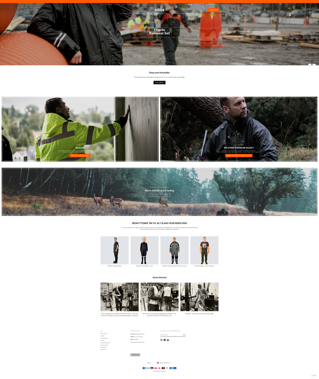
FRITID (168, 13)
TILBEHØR (182, 13)
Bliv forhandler (108, 4)
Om (101, 331)
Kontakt (102, 335)
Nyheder (129, 4)
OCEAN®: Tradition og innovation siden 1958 (199, 313)
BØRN (174, 13)
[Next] (314, 65)
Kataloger (123, 4)
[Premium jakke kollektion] (238, 129)
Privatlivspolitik (104, 345)
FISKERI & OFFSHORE (126, 13)
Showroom (103, 349)
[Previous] (310, 65)
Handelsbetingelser (105, 342)
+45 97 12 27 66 (139, 336)
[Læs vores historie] (159, 192)
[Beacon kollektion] (80, 129)
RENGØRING (159, 13)
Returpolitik (103, 347)
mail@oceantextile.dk (139, 334)
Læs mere (159, 82)
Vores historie (104, 333)
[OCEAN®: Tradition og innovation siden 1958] (199, 297)
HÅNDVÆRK (139, 13)
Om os (102, 4)
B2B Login (214, 10)
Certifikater (116, 4)
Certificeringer (193, 13)
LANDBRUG (149, 13)
